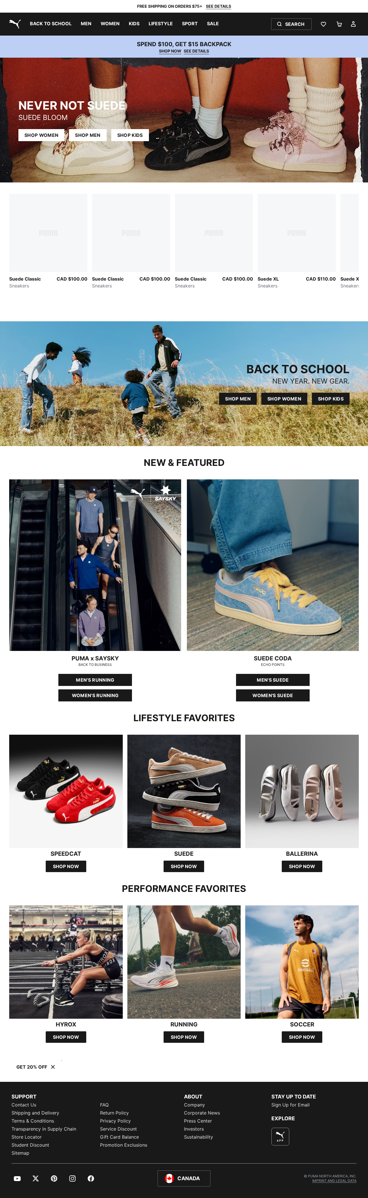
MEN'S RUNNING (95, 680)
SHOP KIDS (130, 135)
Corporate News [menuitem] (202, 1113)
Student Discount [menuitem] (30, 1145)
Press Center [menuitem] (198, 1121)
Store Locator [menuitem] (27, 1137)
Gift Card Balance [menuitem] (119, 1137)
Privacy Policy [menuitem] (115, 1121)
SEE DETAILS (218, 6)
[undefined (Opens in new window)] (280, 1137)
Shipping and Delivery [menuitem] (35, 1113)
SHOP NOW (170, 50)
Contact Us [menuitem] (24, 1105)
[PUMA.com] (13, 24)
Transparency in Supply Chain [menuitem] (44, 1129)
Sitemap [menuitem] (20, 1153)
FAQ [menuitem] (104, 1105)
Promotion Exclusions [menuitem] (123, 1145)
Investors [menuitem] (194, 1129)
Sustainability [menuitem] (198, 1137)
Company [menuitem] (194, 1105)
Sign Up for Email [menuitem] (290, 1105)
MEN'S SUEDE (273, 680)
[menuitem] (50, 24)
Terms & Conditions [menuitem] (33, 1121)
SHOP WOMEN (41, 135)
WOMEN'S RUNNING (95, 695)
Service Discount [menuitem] (118, 1129)
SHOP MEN (88, 135)
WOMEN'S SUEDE (272, 695)
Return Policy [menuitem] (114, 1113)
